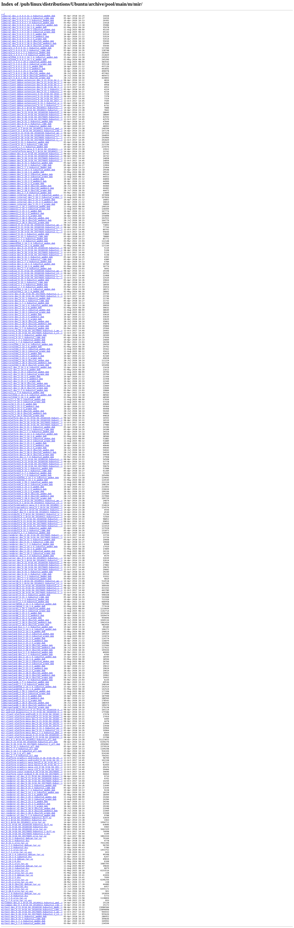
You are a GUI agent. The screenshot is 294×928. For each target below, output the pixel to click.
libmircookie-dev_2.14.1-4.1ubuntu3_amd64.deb (28, 264)
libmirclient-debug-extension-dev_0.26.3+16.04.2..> (31, 85)
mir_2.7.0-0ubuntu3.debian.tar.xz (20, 893)
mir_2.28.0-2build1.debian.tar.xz (20, 884)
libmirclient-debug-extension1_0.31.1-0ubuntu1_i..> (31, 105)
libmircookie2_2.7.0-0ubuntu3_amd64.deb (24, 287)
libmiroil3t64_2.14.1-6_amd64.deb (20, 397)
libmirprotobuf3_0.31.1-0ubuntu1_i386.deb (25, 530)
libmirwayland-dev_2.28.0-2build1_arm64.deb (27, 677)
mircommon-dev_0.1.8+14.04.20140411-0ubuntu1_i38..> (31, 905)
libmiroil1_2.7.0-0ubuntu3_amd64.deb (22, 392)
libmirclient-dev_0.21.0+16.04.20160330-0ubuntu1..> (31, 112)
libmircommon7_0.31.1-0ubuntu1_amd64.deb (25, 234)
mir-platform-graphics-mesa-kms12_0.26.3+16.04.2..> (31, 762)
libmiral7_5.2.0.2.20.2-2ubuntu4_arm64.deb (26, 64)
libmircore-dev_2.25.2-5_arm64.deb (21, 319)
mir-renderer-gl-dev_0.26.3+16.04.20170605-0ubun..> (31, 781)
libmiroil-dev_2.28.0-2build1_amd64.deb (24, 383)
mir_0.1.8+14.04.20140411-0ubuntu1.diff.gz (26, 817)
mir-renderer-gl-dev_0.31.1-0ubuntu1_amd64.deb (28, 785)
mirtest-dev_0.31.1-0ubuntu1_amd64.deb (24, 916)
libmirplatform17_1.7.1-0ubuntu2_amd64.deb (26, 473)
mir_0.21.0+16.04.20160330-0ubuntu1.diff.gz (27, 824)
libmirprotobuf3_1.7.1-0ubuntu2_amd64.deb (25, 533)
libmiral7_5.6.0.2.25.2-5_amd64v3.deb (23, 69)
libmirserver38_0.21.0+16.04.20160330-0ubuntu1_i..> (31, 588)
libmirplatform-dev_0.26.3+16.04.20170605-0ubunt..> (31, 422)
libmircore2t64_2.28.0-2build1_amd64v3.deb (26, 363)
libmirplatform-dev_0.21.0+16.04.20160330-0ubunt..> (31, 418)
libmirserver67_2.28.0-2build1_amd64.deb (25, 620)
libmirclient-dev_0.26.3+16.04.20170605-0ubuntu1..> (31, 117)
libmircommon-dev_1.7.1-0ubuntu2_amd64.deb (26, 167)
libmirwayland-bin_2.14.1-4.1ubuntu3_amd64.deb (28, 629)
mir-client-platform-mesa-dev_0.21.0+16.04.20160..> (31, 719)
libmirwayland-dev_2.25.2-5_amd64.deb (23, 666)
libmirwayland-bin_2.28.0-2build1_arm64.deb (27, 650)
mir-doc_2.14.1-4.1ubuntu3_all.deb (21, 751)
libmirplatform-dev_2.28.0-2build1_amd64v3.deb (28, 452)
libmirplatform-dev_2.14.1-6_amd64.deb (24, 436)
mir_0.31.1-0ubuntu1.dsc (15, 840)
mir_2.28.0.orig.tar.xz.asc (17, 891)
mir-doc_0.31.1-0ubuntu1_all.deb (20, 746)
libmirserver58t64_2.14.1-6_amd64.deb (23, 606)
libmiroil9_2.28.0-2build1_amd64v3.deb (24, 413)
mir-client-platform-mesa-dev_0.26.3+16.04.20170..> (31, 723)
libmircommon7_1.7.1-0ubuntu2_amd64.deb (24, 239)
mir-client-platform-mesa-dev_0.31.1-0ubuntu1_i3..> (31, 730)
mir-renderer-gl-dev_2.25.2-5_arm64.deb (24, 806)
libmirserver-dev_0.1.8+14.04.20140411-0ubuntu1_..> (31, 558)
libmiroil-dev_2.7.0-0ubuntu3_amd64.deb (24, 390)
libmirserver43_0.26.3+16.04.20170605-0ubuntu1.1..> (31, 590)
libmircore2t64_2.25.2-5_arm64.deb (21, 358)
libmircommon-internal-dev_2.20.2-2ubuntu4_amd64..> (31, 195)
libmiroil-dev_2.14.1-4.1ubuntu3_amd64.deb (26, 367)
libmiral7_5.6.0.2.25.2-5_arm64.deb (22, 71)
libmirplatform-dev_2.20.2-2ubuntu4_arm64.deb (28, 441)
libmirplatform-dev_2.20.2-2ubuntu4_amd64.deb (28, 438)
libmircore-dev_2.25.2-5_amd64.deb (21, 314)
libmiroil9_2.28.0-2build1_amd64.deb (22, 411)
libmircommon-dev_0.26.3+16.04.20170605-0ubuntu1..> (31, 158)
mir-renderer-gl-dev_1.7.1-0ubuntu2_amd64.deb (28, 790)
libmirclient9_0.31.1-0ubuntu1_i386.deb (24, 144)
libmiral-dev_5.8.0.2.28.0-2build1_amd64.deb (27, 41)
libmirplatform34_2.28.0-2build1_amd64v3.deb (27, 496)
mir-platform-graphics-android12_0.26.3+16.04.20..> (31, 758)
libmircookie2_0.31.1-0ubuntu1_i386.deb (24, 282)
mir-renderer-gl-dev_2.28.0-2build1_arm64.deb (28, 813)
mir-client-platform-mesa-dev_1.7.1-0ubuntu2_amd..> (31, 732)
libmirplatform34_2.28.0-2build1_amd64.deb (26, 494)
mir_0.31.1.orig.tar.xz (14, 843)
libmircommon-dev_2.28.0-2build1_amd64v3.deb (27, 188)
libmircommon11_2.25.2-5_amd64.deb (21, 211)
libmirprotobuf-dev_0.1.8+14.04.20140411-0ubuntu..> (31, 510)
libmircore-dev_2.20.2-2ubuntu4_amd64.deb (25, 310)
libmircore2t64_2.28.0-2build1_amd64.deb (25, 360)
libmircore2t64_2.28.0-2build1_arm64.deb (25, 365)
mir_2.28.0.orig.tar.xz (14, 889)
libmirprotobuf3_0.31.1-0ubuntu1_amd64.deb (26, 528)
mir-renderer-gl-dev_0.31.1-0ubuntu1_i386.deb (28, 788)
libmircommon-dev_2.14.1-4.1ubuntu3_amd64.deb (28, 170)
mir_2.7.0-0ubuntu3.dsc (14, 896)
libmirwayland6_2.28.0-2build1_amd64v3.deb (26, 705)
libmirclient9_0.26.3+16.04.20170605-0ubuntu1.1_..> (31, 137)
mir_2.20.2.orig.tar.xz (14, 870)
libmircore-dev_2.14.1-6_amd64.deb (21, 307)
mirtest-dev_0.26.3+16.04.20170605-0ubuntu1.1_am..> (31, 912)
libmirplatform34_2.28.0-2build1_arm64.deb (26, 498)
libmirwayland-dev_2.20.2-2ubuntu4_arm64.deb (27, 664)
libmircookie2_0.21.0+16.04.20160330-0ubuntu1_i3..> (31, 273)
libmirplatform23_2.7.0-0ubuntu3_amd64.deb (26, 475)
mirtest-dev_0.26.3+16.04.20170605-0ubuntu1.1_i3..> (31, 914)
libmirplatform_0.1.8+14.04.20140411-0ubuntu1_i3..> (31, 503)
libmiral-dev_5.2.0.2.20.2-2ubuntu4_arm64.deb (28, 32)
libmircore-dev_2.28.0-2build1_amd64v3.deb (26, 324)
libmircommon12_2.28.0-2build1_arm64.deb (25, 222)
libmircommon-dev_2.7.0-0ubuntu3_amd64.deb (26, 193)
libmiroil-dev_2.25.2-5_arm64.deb (20, 381)
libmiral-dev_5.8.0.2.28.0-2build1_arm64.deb (27, 46)
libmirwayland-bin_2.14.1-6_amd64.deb (23, 631)
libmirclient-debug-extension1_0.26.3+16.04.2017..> (31, 98)
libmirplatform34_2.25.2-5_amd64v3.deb (24, 489)
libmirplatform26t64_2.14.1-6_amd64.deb (24, 480)
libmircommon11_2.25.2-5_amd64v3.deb (22, 213)
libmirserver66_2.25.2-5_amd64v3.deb (22, 615)
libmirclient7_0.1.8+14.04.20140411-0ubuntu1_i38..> (31, 131)
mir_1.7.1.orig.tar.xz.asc (16, 852)
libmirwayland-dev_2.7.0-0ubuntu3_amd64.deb (27, 680)
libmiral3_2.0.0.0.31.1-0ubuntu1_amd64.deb (26, 48)
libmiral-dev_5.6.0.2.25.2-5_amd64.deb (24, 34)
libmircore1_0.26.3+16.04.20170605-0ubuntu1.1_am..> (31, 330)
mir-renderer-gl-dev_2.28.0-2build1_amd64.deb (28, 808)
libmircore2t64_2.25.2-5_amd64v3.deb (22, 356)
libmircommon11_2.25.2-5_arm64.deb (21, 216)
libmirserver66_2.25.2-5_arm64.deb (21, 618)
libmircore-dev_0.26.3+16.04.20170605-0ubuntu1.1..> (31, 294)
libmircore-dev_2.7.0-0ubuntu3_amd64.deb (25, 328)
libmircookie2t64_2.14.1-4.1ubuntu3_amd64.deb (28, 289)
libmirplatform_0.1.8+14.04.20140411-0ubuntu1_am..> (31, 500)
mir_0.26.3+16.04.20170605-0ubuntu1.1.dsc (25, 834)
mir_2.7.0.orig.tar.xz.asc (16, 900)
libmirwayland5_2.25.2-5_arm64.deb (21, 700)
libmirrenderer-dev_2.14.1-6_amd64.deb (24, 549)
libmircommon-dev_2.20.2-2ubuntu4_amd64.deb (27, 174)
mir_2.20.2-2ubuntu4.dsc (15, 868)
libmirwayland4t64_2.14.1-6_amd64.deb (23, 689)
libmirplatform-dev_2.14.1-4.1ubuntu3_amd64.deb (29, 434)
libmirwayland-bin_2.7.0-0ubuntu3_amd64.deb (27, 652)
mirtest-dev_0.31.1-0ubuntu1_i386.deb (23, 919)
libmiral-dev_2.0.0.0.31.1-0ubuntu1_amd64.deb (28, 16)
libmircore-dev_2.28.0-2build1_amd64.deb (25, 321)
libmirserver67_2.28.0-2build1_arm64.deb (25, 625)
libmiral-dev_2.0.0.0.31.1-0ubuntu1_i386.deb (27, 18)
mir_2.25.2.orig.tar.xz (14, 880)
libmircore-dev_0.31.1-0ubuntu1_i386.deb (25, 301)
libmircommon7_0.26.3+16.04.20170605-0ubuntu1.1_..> (31, 229)
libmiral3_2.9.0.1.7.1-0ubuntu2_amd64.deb (25, 52)
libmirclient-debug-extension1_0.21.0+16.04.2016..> (31, 94)
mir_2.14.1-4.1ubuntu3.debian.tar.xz (22, 854)
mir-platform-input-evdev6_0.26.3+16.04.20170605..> (31, 772)
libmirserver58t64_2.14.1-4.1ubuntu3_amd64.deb (28, 604)
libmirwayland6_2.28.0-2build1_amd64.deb (25, 703)
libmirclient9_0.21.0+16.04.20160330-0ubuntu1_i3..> (31, 135)
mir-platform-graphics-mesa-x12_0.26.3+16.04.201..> (31, 767)
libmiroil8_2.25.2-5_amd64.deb (19, 404)
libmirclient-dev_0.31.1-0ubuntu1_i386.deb (26, 124)
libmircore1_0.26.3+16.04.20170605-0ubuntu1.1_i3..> (31, 333)
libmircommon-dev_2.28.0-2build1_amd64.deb (26, 186)
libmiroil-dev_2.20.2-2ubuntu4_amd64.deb (25, 372)
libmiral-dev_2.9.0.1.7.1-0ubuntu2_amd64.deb (27, 20)
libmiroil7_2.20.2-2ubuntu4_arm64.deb (23, 402)
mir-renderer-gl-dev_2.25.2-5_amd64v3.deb (25, 804)
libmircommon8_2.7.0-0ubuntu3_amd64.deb (24, 241)
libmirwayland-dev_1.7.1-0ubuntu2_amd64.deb (27, 654)
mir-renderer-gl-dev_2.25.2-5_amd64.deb (24, 801)
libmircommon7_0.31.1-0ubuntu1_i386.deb (24, 236)
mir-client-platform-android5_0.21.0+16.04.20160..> (31, 714)
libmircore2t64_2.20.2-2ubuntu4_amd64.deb (25, 349)
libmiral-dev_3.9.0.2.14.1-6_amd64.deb (24, 27)
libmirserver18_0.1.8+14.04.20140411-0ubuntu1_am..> (31, 581)
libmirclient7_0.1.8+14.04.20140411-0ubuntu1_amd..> (31, 128)
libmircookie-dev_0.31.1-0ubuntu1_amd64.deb (27, 257)
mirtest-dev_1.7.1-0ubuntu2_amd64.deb (23, 921)
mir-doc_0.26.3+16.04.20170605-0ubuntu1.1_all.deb (30, 744)
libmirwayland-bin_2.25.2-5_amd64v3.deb (24, 641)
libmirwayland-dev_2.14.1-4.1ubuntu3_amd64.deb (28, 657)
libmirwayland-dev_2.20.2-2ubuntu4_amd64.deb (27, 661)
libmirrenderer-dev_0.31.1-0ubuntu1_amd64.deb (28, 540)
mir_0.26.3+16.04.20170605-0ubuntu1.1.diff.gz (28, 831)
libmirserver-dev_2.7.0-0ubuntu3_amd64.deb (26, 579)
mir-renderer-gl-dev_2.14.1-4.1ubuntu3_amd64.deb (30, 792)
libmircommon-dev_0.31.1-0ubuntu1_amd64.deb (27, 163)
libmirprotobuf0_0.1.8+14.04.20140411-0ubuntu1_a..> (31, 514)
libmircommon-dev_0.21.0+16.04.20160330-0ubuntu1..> (31, 154)
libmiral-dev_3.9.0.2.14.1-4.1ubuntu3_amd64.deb (29, 25)
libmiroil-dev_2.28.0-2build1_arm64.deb (24, 388)
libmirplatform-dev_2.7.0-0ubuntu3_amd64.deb (27, 457)
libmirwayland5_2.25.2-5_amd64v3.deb (22, 698)
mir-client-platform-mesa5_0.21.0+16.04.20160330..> (31, 735)
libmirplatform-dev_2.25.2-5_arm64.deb (24, 448)
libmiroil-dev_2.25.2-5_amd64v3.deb (22, 379)
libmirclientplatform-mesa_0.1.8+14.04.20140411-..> (31, 149)
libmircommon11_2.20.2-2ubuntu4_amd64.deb (25, 206)
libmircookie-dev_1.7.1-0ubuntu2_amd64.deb (26, 262)
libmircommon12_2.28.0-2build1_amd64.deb (25, 218)
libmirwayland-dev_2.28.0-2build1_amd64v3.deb (28, 675)
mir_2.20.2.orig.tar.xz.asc (17, 873)
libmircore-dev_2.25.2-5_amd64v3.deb (22, 317)
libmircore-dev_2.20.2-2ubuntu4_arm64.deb (25, 312)
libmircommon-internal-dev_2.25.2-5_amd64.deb (28, 199)
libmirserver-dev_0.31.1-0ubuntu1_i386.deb (26, 574)
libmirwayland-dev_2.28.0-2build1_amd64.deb (27, 673)
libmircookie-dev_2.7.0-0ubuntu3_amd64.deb (26, 268)
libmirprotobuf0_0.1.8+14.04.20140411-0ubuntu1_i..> (31, 517)
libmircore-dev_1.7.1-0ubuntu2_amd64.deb (25, 303)
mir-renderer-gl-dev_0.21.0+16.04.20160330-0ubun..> (31, 776)
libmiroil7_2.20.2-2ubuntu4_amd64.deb (23, 399)
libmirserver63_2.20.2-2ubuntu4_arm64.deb (25, 611)
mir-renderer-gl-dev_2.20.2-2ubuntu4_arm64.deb (28, 799)
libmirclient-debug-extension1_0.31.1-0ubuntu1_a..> (31, 103)
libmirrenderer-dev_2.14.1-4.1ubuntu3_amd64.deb (29, 546)
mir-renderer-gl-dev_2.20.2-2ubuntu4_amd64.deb (28, 797)
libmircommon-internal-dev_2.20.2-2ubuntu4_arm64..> (31, 197)
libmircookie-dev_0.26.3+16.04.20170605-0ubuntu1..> (31, 252)
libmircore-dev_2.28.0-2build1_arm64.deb (25, 326)
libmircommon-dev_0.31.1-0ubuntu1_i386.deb (26, 165)
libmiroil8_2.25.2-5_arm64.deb (19, 409)
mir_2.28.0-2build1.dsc (14, 886)
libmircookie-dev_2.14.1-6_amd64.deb (22, 266)
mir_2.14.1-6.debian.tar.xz (17, 859)
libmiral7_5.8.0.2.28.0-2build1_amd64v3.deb (27, 75)
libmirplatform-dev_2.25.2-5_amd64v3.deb (25, 445)
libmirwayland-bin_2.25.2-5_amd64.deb (23, 638)
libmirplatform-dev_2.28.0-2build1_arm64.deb (27, 455)
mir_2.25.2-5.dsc (11, 877)
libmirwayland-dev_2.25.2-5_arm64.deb (23, 670)
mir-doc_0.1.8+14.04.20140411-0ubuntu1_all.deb (28, 739)
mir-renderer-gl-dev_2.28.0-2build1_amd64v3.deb (29, 811)
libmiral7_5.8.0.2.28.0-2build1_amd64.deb (25, 73)
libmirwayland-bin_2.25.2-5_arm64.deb (23, 643)
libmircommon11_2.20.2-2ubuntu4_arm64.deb (25, 209)
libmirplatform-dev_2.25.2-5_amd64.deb (24, 443)
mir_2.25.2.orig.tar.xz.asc (17, 882)
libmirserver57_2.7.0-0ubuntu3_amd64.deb (25, 602)
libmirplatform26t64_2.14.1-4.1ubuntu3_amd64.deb (30, 477)
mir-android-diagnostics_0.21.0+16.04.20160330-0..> (31, 710)
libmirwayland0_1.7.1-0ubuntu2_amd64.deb (25, 682)
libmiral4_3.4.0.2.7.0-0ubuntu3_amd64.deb (25, 55)
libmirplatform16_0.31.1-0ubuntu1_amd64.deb (27, 468)
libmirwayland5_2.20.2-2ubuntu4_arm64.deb (25, 693)
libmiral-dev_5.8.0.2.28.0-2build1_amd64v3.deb (28, 43)
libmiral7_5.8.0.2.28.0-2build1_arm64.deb (25, 78)
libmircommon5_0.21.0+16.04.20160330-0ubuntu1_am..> (31, 225)
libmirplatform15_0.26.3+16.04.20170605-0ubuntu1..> (31, 464)
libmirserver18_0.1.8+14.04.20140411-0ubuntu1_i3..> (31, 583)
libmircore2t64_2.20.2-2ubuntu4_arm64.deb (25, 351)
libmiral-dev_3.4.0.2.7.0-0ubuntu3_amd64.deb (27, 23)
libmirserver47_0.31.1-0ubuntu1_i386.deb (25, 597)
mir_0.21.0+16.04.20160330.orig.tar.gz (24, 829)
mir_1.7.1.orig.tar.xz (14, 850)
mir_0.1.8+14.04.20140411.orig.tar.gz (23, 822)
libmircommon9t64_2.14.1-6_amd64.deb (22, 245)
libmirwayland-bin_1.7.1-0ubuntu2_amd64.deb (27, 627)
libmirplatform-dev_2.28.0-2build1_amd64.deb (27, 450)
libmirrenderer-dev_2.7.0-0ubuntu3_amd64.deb (27, 556)
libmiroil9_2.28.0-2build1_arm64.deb (22, 415)
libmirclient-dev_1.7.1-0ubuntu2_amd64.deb (26, 126)
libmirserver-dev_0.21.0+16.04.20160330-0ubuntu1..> (31, 562)
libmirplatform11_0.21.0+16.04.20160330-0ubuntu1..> (31, 459)
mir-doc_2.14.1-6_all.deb (16, 753)
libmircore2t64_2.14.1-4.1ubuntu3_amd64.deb (27, 344)
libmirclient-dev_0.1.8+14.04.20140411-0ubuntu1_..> (31, 108)
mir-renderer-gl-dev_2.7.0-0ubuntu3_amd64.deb (28, 815)
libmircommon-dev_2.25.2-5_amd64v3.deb (24, 181)
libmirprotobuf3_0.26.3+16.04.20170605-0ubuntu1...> (31, 523)
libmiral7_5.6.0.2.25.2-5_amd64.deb (22, 66)
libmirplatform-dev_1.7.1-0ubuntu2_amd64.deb (27, 432)
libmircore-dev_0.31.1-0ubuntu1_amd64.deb (25, 298)
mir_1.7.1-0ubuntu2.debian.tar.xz (20, 845)
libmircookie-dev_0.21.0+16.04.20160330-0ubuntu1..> (31, 248)
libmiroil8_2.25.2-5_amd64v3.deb (20, 406)
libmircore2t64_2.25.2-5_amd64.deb (21, 353)
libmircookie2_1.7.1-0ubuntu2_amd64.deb (24, 285)
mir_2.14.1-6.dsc (11, 861)
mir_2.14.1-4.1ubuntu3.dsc (16, 857)
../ (3, 13)
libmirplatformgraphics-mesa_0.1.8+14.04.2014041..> (31, 505)
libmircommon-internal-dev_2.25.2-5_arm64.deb (28, 204)
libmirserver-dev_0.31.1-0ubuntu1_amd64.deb (27, 572)
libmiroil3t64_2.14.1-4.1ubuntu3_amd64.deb (26, 395)
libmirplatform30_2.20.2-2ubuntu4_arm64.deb (27, 484)
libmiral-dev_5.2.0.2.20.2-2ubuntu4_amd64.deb (28, 29)
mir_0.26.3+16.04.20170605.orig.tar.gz (24, 836)
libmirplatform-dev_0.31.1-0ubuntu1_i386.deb (27, 429)
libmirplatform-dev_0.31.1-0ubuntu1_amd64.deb (28, 427)
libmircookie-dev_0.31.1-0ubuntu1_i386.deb (26, 259)
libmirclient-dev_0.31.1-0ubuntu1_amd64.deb (27, 121)
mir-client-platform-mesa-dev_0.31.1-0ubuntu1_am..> (31, 728)
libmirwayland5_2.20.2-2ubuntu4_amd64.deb (25, 691)
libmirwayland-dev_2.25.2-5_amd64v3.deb (24, 668)
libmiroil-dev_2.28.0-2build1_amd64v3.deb (25, 386)
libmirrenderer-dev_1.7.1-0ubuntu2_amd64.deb (27, 544)
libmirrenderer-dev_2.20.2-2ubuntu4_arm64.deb (28, 553)
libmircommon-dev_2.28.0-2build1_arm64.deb (26, 190)
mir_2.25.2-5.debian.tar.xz (17, 875)
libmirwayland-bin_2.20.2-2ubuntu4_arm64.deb (27, 636)
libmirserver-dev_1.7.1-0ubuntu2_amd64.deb (26, 576)
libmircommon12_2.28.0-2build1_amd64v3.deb (26, 220)
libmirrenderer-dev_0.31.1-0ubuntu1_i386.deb (27, 542)
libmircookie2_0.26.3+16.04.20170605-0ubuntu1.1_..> (31, 275)
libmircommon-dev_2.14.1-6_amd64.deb (22, 172)
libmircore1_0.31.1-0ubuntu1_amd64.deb (24, 335)
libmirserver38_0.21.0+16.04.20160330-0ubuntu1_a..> (31, 585)
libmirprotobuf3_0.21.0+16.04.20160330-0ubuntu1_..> (31, 519)
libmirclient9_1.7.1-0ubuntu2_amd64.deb (24, 147)
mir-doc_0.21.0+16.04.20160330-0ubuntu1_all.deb (29, 742)
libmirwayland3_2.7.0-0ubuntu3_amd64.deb (25, 684)
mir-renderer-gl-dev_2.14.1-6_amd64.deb (24, 795)
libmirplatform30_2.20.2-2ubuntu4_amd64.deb (27, 482)
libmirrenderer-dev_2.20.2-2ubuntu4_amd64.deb (28, 551)
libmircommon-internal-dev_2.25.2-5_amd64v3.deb (29, 202)
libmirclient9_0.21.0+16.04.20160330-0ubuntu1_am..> (31, 133)
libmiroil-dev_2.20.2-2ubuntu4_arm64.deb (25, 374)
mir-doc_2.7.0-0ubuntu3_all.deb (19, 755)
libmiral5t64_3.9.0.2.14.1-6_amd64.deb (24, 59)
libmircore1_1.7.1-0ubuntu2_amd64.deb (23, 340)
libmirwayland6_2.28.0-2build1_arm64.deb (25, 707)
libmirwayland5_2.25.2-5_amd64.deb (21, 696)
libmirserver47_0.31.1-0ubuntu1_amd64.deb (25, 595)
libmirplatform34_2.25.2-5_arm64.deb (22, 491)
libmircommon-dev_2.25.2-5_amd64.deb (22, 179)
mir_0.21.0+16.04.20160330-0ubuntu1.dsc (24, 827)
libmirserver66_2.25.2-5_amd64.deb (21, 613)
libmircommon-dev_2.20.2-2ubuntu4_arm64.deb (27, 177)
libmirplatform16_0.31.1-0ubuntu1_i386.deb (26, 471)
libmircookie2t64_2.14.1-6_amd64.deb (22, 291)
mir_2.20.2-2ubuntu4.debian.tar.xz (21, 866)
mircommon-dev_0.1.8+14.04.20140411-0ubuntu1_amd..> (31, 903)
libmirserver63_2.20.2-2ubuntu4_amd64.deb (25, 608)
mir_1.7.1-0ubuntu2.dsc (14, 847)
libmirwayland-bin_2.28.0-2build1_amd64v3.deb (28, 647)
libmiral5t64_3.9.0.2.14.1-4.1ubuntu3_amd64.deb (29, 57)
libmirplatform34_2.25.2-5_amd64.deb (22, 487)
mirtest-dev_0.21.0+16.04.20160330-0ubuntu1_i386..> (31, 909)
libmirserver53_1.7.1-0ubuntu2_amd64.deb (25, 599)
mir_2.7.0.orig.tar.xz (14, 898)
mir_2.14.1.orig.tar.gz (14, 863)
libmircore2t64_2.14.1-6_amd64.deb (21, 347)
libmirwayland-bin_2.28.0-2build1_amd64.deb (27, 645)
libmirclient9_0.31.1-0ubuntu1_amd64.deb (25, 142)
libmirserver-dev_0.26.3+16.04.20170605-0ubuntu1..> (31, 567)
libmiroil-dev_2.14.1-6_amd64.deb (20, 370)
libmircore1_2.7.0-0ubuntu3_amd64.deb (23, 342)
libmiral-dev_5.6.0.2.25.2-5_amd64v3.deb (25, 36)
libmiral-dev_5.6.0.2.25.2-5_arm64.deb (24, 39)
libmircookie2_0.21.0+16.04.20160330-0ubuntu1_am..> (31, 271)
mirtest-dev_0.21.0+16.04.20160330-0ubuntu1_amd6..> (31, 907)
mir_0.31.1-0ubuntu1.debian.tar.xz (21, 838)
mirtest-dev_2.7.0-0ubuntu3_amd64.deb (23, 923)
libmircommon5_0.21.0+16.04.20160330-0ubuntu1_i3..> (31, 227)
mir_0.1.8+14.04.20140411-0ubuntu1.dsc (24, 820)
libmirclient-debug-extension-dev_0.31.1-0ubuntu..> (31, 89)
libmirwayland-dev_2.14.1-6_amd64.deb (23, 659)
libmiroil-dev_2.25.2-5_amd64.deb (20, 376)
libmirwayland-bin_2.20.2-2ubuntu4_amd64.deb (27, 634)
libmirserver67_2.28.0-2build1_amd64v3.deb (26, 622)
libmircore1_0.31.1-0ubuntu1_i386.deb (23, 337)
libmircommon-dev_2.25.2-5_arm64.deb (22, 183)
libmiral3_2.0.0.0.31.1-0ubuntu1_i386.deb (25, 50)
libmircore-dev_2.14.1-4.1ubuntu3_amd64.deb (27, 305)
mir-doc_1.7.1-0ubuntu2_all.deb (19, 749)
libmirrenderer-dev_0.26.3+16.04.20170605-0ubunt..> (31, 535)
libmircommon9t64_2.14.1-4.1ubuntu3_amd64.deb (28, 243)
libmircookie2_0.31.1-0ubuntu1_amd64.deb (25, 280)
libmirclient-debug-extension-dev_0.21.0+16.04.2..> (31, 80)
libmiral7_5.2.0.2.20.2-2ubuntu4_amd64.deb (26, 62)
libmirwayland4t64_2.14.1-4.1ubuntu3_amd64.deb (28, 687)
